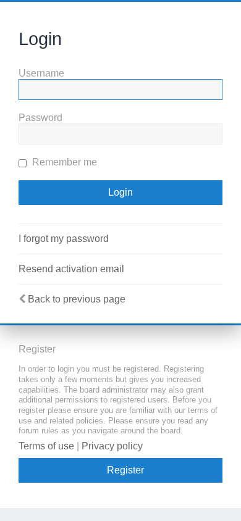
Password (40, 117)
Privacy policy (112, 446)
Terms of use (46, 446)
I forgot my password (64, 238)
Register (125, 470)
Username (41, 73)
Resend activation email (71, 269)
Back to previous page (76, 299)
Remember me (63, 162)
